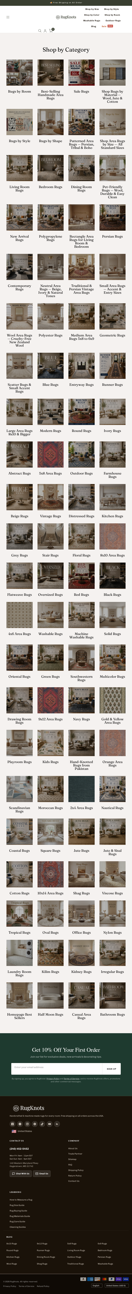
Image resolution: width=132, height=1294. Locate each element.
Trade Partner (75, 1154)
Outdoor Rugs (74, 1257)
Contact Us (73, 1181)
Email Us (43, 1173)
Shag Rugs (42, 1264)
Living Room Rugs (76, 1250)
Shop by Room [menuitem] (112, 15)
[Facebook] (12, 1124)
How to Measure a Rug (21, 1200)
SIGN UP (111, 1069)
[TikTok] (42, 1124)
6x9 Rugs (102, 1243)
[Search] (39, 31)
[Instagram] (27, 1124)
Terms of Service (71, 1079)
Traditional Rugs (75, 1264)
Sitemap (72, 1159)
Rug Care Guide (17, 1221)
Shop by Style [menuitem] (111, 9)
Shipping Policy (76, 1170)
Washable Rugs (105, 1264)
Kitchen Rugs (12, 1257)
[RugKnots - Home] (66, 17)
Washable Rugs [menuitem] (91, 20)
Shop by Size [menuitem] (92, 9)
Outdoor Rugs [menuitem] (113, 20)
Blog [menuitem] (93, 26)
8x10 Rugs (11, 1243)
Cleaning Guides (18, 1227)
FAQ (70, 1165)
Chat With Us (22, 1173)
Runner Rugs (43, 1250)
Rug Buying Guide (18, 1210)
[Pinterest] (35, 1124)
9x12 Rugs (42, 1243)
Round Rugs (12, 1250)
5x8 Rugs (71, 1243)
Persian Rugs (104, 1257)
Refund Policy (43, 1286)
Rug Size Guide (17, 1205)
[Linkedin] (57, 1124)
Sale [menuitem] (104, 26)
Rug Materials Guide (20, 1216)
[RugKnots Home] (66, 1108)
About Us (72, 1148)
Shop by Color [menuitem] (91, 15)
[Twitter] (20, 1124)
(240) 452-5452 (19, 1148)
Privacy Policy (53, 1079)
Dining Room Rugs (46, 1257)
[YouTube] (49, 1124)
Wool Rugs (11, 1264)
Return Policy (75, 1175)
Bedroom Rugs (105, 1250)
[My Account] (45, 31)
